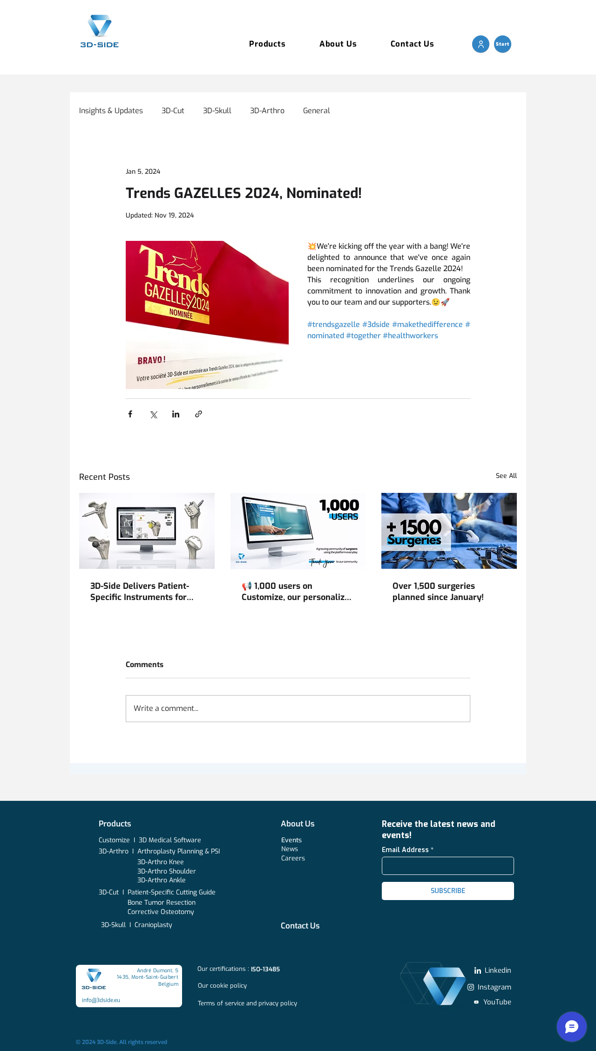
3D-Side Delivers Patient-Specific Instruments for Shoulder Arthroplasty (139, 591)
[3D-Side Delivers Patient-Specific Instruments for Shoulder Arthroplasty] (147, 531)
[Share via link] (198, 413)
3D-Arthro (267, 111)
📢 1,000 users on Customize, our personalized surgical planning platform (298, 591)
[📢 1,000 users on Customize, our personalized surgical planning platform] (298, 531)
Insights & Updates (111, 111)
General (316, 111)
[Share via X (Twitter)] (153, 413)
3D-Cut (173, 111)
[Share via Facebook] (130, 413)
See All (506, 475)
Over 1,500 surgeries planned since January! (438, 591)
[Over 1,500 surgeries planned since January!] (449, 531)
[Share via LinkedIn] (175, 413)
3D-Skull (217, 111)
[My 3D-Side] (480, 44)
